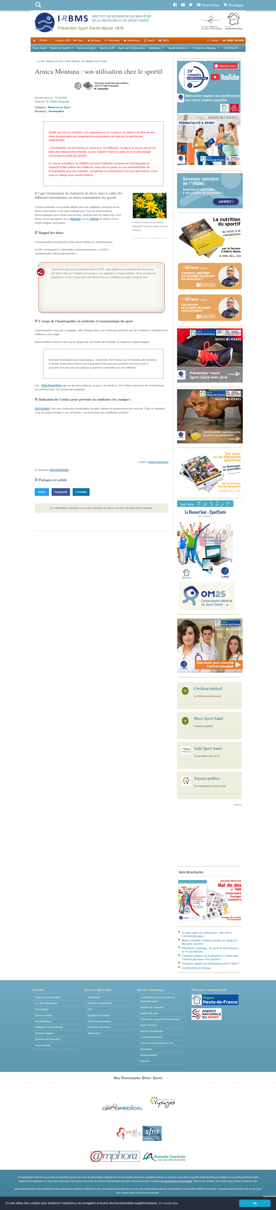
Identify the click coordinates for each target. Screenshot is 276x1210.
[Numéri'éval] (205, 578)
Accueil (40, 61)
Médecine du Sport (54, 61)
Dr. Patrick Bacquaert (57, 101)
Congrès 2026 (62, 40)
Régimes (144, 1061)
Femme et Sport (86, 47)
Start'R (151, 40)
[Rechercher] (38, 8)
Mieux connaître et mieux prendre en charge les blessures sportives (210, 941)
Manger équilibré (149, 1055)
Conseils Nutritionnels (151, 1037)
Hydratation (146, 1049)
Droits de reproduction (158, 462)
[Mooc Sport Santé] (210, 671)
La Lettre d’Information (46, 1003)
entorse (94, 218)
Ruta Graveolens (51, 385)
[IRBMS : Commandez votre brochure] (210, 921)
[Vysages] (162, 1108)
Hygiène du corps (149, 1013)
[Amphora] (115, 1162)
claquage (75, 218)
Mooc (80, 40)
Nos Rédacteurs (43, 1021)
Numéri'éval (133, 40)
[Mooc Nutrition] (210, 442)
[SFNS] (152, 1140)
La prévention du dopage (196, 968)
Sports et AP (107, 47)
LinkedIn (81, 491)
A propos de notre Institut (47, 997)
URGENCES (230, 47)
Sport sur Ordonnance (131, 47)
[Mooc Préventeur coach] (210, 381)
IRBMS (43, 40)
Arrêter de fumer (148, 1025)
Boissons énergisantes (152, 1031)
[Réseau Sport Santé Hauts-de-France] (128, 1140)
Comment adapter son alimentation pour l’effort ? (211, 963)
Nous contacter (43, 1045)
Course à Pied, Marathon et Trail (156, 1043)
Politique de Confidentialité (49, 1027)
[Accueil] (34, 40)
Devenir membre (43, 1015)
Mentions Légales (44, 1033)
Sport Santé (39, 47)
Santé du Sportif (59, 47)
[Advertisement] (209, 836)
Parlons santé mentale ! (100, 1021)
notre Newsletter (59, 469)
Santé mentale (177, 47)
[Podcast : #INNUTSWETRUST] (210, 289)
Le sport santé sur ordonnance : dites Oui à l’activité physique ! (207, 934)
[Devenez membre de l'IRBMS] (210, 207)
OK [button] (255, 1203)
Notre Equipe (42, 1009)
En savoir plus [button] (168, 1203)
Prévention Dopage (204, 47)
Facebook (60, 491)
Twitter (42, 491)
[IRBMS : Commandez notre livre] (210, 257)
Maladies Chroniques (99, 1015)
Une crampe (42, 408)
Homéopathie (56, 111)
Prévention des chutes (99, 1027)
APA (90, 1009)
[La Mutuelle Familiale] (164, 1162)
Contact (214, 40)
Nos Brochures (191, 872)
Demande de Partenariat (47, 1039)
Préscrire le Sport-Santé (100, 1003)
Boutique (95, 40)
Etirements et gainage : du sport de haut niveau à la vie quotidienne (210, 949)
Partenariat (114, 40)
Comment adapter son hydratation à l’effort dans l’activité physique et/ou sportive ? (210, 957)
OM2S (165, 40)
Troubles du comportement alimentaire (160, 1019)
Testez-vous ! (94, 1033)
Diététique (155, 47)
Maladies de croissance (152, 1007)
